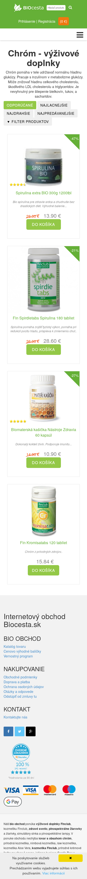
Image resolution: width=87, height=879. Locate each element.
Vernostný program (18, 656)
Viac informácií (53, 873)
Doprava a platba (17, 681)
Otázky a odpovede (18, 691)
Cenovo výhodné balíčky (22, 651)
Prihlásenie (26, 21)
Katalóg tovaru (15, 646)
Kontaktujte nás (15, 717)
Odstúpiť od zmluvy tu (20, 696)
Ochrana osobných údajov (24, 686)
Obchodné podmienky (20, 677)
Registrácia (46, 21)
